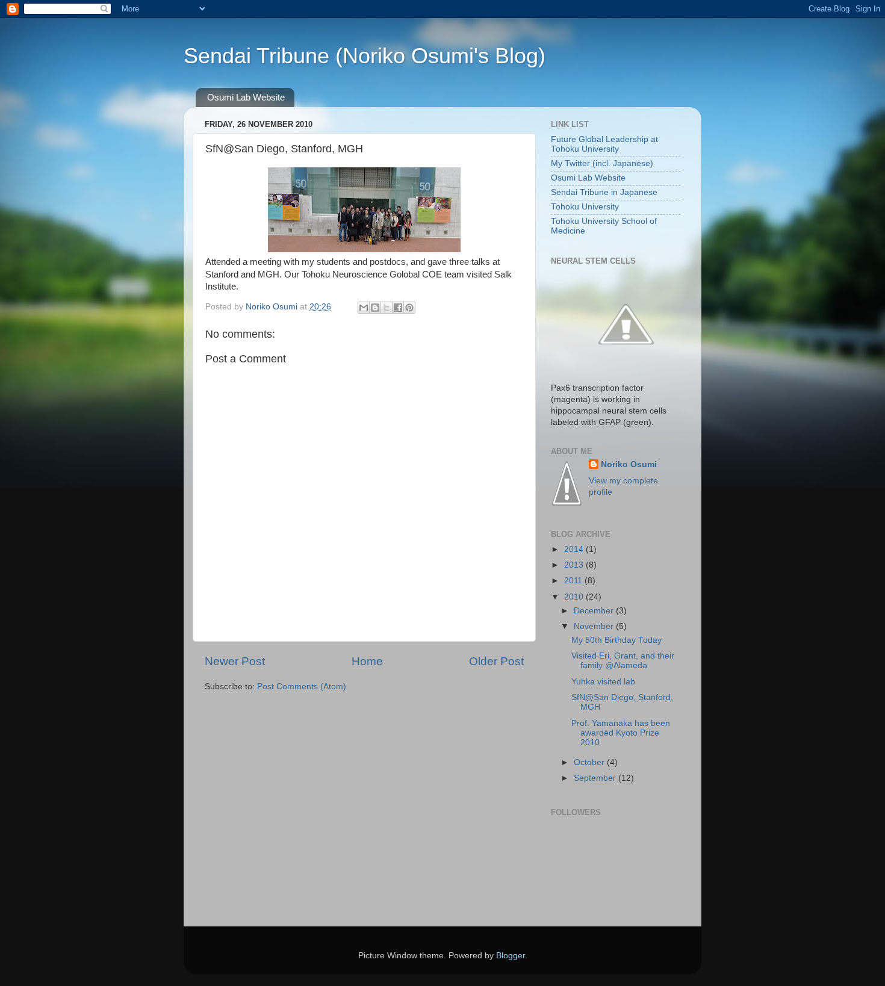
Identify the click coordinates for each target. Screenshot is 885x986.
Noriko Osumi (629, 464)
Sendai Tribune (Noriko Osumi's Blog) (364, 55)
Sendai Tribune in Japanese (604, 192)
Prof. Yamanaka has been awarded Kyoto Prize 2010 (620, 733)
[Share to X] (386, 308)
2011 (574, 580)
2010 (575, 596)
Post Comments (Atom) (301, 686)
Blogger (510, 955)
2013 (575, 564)
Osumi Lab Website (246, 97)
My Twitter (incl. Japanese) (602, 163)
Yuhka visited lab (603, 681)
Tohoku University (585, 206)
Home (367, 661)
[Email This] (364, 308)
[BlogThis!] (375, 308)
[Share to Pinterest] (409, 308)
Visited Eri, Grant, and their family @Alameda (622, 660)
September (596, 778)
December (595, 610)
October (590, 762)
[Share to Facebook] (398, 308)
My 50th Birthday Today (616, 640)
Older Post (496, 661)
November (595, 626)
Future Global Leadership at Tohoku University (604, 144)
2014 (575, 549)
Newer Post (235, 661)
